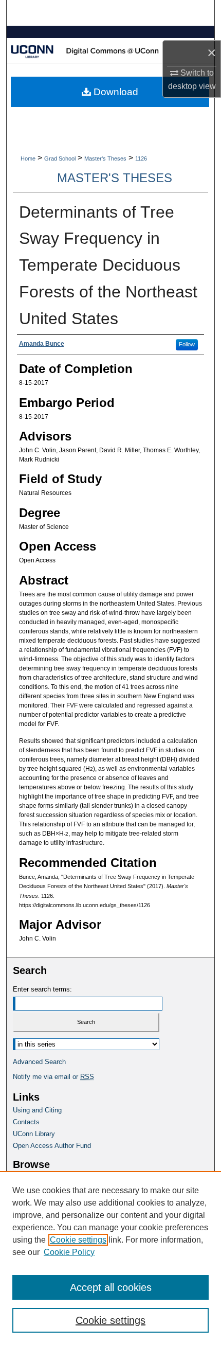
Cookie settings (78, 1239)
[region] (110, 1258)
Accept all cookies (111, 1287)
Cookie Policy (69, 1252)
